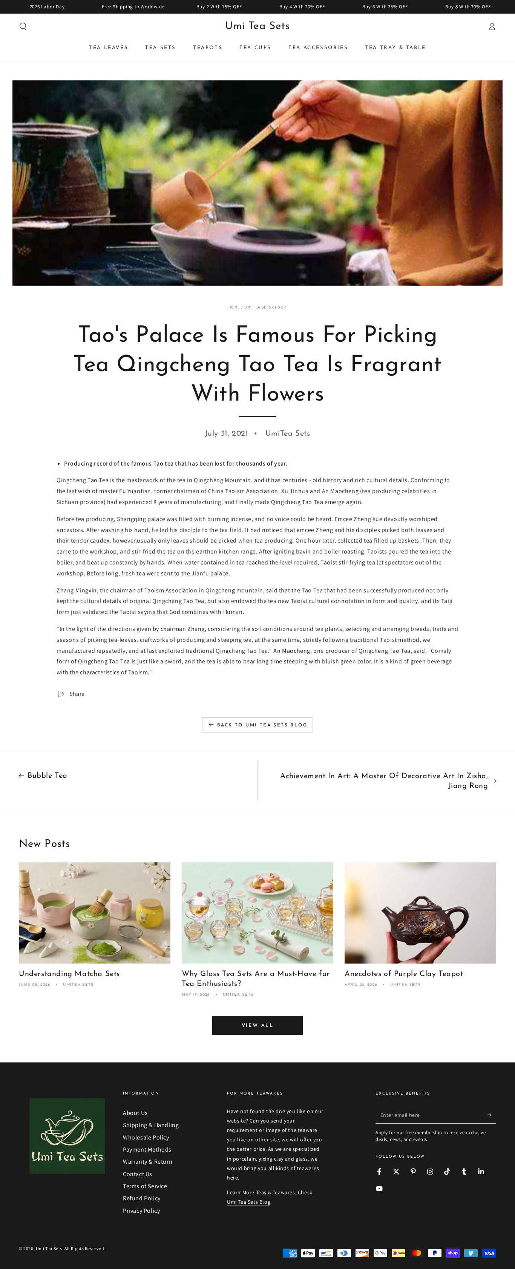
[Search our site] (23, 26)
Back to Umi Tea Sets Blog (262, 725)
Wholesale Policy (146, 1137)
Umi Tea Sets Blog (263, 307)
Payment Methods (147, 1149)
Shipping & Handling (151, 1125)
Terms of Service (145, 1186)
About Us (135, 1113)
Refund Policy (142, 1198)
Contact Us (137, 1174)
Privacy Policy (141, 1211)
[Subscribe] (491, 1115)
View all (258, 1025)
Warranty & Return (147, 1162)
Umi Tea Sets (49, 1248)
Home (234, 307)
